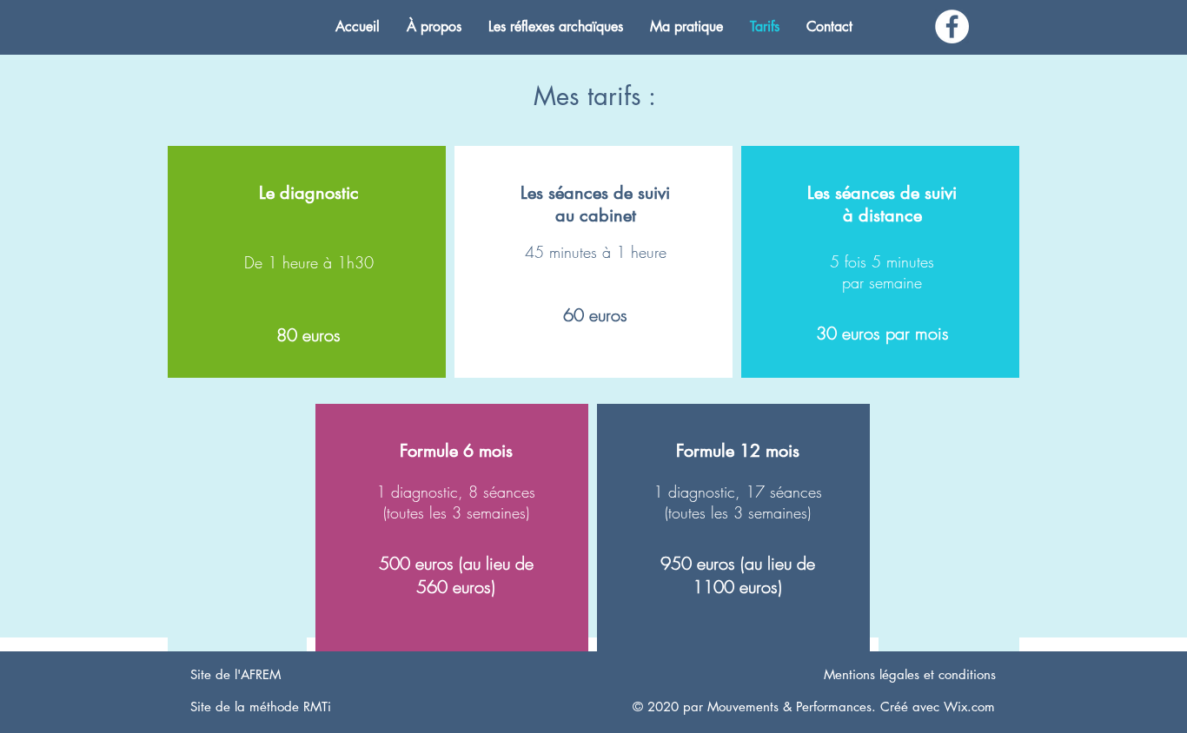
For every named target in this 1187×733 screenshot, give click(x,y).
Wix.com (969, 706)
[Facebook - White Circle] (952, 26)
